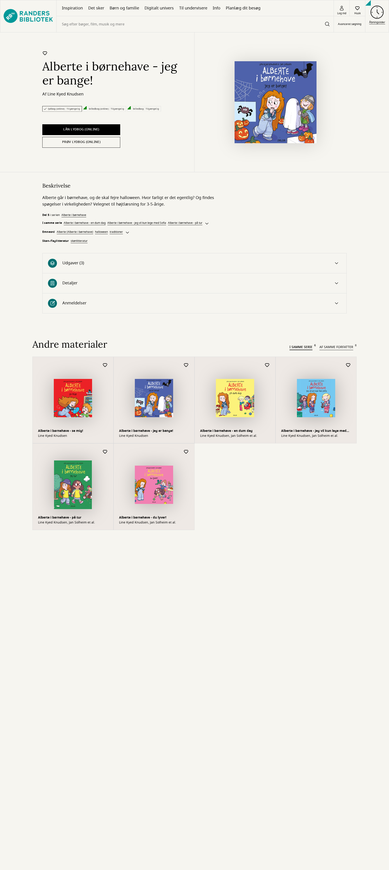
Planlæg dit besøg (243, 8)
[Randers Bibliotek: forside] (28, 16)
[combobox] (195, 24)
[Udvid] (207, 223)
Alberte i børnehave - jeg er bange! (146, 430)
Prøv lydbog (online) (81, 142)
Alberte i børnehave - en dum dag (85, 223)
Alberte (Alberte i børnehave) (75, 232)
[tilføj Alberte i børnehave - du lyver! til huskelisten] (186, 452)
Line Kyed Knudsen (65, 94)
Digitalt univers (159, 8)
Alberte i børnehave (73, 215)
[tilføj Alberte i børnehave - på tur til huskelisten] (105, 452)
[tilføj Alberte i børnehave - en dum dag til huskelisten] (267, 365)
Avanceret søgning (349, 24)
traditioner (116, 232)
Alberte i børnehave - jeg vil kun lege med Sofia (136, 223)
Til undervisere (193, 8)
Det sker (96, 8)
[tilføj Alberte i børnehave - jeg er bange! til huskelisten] (45, 53)
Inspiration (72, 8)
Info (216, 8)
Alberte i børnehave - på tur (185, 223)
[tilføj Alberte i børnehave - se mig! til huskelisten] (105, 365)
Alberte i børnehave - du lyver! (142, 517)
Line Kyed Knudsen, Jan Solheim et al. (228, 436)
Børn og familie (124, 8)
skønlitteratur (79, 241)
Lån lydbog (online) (81, 129)
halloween (101, 232)
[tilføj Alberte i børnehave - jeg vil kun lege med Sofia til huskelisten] (348, 365)
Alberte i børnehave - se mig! (60, 430)
